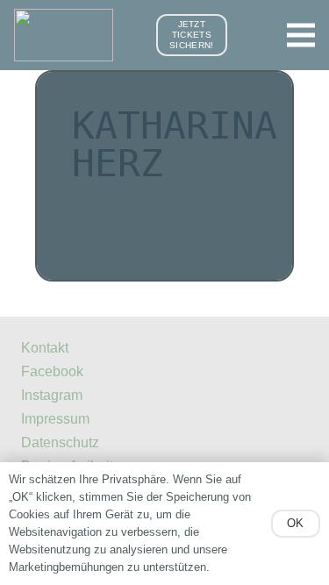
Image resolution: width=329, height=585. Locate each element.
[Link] (63, 35)
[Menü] (300, 35)
